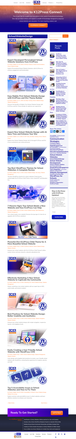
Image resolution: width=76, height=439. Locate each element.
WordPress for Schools (56, 177)
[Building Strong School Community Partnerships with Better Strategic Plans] (52, 108)
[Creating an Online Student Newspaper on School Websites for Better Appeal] (52, 116)
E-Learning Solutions (62, 147)
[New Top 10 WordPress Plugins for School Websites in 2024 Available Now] (52, 63)
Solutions (28, 2)
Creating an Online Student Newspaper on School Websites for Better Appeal (61, 117)
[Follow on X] (61, 434)
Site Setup (38, 172)
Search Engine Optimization (55, 166)
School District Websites (56, 156)
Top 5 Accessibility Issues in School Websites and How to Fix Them (23, 388)
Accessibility (53, 135)
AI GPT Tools (26, 136)
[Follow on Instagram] (59, 434)
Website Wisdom (12, 248)
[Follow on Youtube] (64, 434)
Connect (16, 2)
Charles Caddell (12, 64)
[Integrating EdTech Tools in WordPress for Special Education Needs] (52, 79)
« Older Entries (11, 403)
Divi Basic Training (28, 100)
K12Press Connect (38, 25)
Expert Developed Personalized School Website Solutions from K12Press (25, 61)
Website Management (13, 102)
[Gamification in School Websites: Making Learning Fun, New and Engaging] (52, 93)
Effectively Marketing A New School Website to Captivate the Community (24, 279)
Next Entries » (44, 403)
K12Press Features (28, 64)
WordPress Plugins (54, 184)
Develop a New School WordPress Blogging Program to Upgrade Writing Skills (59, 102)
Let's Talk (57, 413)
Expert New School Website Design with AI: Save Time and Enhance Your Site (27, 133)
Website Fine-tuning (12, 394)
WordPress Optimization (56, 182)
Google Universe (53, 153)
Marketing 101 (27, 282)
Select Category (53, 39)
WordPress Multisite (53, 181)
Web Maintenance (40, 210)
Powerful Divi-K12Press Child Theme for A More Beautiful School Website (27, 243)
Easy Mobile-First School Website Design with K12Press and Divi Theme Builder (26, 97)
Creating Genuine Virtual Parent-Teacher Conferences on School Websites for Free (59, 86)
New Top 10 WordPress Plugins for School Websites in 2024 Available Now (58, 64)
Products (51, 2)
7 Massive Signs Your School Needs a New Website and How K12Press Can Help (26, 207)
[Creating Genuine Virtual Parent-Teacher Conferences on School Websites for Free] (52, 85)
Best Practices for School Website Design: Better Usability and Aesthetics (26, 315)
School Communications (38, 64)
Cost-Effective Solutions (55, 144)
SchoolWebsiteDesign (57, 159)
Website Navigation (40, 318)
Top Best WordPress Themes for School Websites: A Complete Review (25, 169)
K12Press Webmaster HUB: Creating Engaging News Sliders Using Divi (58, 57)
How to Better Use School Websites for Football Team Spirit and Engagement (61, 123)
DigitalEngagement (56, 146)
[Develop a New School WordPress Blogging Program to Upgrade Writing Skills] (52, 100)
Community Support (55, 143)
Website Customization (56, 170)
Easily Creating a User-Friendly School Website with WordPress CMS (25, 351)
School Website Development (56, 162)
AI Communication (61, 135)
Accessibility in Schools (29, 392)
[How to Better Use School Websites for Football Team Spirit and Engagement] (52, 122)
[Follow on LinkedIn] (56, 437)
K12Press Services (61, 153)
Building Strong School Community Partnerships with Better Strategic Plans (58, 109)
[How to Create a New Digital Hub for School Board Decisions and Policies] (52, 71)
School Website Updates (57, 164)
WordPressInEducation (55, 180)
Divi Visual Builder (54, 147)
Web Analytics (63, 169)
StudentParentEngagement (59, 167)
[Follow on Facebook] (56, 434)
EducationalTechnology (55, 148)
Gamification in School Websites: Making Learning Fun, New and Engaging (58, 94)
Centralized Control (54, 137)
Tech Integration (55, 169)
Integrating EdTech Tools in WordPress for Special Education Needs (62, 79)
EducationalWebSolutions (59, 152)
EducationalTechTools (56, 150)
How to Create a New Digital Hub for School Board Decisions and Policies (58, 72)
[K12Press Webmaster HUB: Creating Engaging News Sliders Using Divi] (52, 55)
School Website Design (13, 66)
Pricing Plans (59, 2)
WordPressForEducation (56, 174)
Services (45, 2)
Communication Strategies (57, 140)
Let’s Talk (22, 2)
